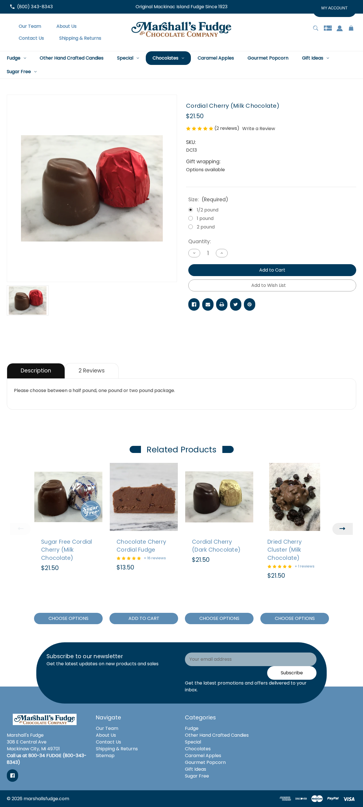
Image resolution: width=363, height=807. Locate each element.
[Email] (208, 304)
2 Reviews (92, 370)
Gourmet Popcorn (205, 762)
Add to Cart (143, 618)
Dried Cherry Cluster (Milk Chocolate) (284, 550)
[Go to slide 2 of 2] (206, 631)
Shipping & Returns (117, 748)
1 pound (205, 218)
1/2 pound (207, 210)
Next (342, 529)
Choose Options (68, 618)
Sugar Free (197, 776)
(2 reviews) (227, 128)
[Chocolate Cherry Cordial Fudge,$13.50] (144, 497)
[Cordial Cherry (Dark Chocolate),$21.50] (219, 497)
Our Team (107, 728)
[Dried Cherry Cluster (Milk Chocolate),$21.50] (295, 497)
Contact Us (108, 742)
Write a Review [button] (258, 128)
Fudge (192, 728)
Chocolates (198, 748)
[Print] (222, 304)
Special (193, 742)
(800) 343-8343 (35, 6)
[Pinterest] (249, 304)
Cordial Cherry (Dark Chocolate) (216, 546)
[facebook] (12, 775)
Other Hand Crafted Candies (217, 735)
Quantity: (199, 241)
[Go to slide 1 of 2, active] (198, 631)
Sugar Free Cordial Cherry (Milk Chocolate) (66, 550)
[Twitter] (235, 304)
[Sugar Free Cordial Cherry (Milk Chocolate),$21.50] (68, 497)
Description (36, 370)
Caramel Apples (203, 755)
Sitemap (105, 755)
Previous (20, 529)
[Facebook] (194, 304)
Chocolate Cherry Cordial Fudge (141, 546)
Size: (208, 199)
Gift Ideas (195, 769)
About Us (106, 735)
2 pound (206, 227)
